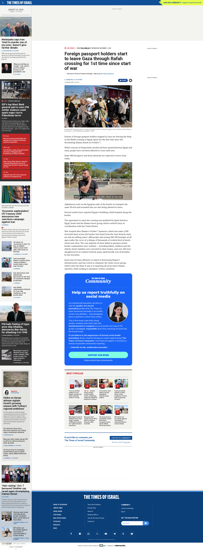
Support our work (98, 355)
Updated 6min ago (14, 101)
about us (90, 511)
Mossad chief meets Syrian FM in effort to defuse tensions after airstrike (90, 420)
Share (124, 80)
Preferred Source (108, 74)
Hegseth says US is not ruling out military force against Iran (14, 175)
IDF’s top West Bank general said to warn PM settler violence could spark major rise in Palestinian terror (15, 110)
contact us (91, 521)
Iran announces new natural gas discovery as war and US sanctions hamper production (21, 277)
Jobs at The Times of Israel (96, 518)
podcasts (56, 525)
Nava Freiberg (9, 445)
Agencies (69, 79)
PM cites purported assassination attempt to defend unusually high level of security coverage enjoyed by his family (16, 56)
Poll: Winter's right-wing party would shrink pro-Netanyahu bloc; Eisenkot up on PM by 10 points (15, 151)
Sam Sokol (18, 362)
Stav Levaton (7, 50)
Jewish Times (57, 508)
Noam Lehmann (7, 335)
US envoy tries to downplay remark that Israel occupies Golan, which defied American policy (105, 421)
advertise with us (93, 515)
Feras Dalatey (9, 435)
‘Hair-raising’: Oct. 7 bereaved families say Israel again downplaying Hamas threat (15, 489)
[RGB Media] (102, 545)
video (55, 528)
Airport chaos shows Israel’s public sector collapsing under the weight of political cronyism (90, 395)
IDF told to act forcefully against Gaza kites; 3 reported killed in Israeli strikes (121, 420)
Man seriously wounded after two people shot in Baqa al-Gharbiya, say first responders (14, 140)
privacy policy (92, 508)
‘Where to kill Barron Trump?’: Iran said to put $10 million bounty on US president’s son (21, 68)
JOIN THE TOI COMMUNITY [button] (121, 438)
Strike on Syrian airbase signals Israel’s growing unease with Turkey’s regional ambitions (15, 403)
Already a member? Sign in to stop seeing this (98, 360)
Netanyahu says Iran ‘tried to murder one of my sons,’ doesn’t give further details (14, 43)
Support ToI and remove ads (191, 2)
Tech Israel (57, 515)
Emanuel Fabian (19, 522)
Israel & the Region (60, 504)
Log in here (127, 442)
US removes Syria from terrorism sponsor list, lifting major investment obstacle (14, 430)
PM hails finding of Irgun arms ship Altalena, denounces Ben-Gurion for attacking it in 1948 (15, 328)
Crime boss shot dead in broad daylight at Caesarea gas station (105, 394)
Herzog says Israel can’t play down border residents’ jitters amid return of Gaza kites (21, 516)
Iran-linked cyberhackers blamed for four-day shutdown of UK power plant (21, 291)
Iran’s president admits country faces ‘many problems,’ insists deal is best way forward (121, 395)
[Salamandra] (120, 545)
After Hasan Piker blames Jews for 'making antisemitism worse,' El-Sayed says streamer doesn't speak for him (15, 164)
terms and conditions (94, 504)
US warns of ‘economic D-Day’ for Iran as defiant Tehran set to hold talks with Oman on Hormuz (21, 247)
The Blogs (56, 521)
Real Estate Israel (59, 518)
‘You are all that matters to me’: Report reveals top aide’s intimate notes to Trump (75, 394)
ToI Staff (79, 79)
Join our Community (172, 2)
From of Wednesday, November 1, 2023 (93, 48)
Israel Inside (57, 511)
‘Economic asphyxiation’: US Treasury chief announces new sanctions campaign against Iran (15, 216)
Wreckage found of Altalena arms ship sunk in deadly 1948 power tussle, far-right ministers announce (75, 421)
